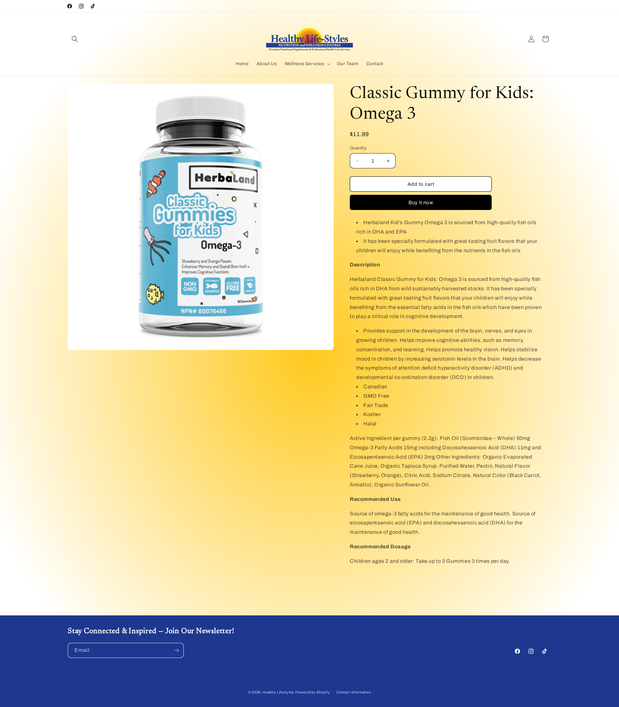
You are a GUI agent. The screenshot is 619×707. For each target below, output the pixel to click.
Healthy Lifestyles (278, 692)
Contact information (354, 692)
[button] (75, 39)
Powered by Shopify (312, 692)
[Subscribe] (176, 650)
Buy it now (420, 202)
